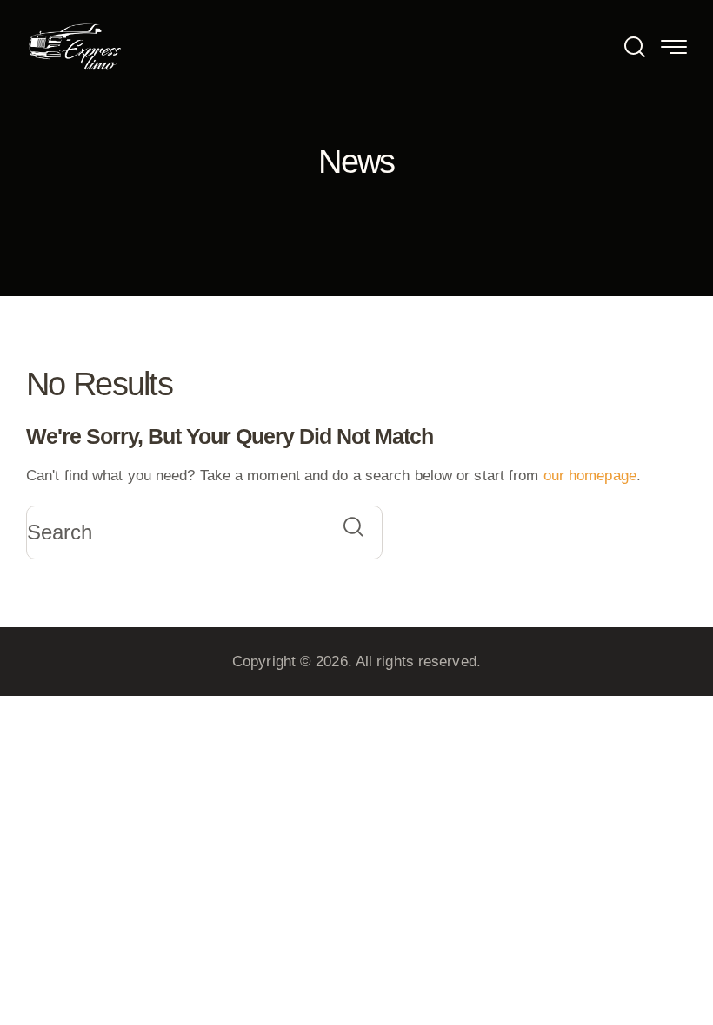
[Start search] (353, 527)
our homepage (589, 475)
